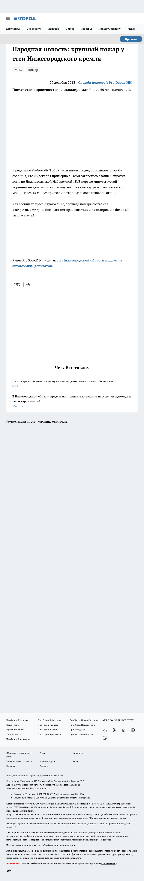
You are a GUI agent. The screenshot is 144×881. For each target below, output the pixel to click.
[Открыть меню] (7, 18)
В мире (70, 28)
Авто (75, 761)
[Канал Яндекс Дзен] (133, 730)
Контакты (78, 753)
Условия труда (47, 761)
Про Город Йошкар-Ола (82, 724)
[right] (140, 29)
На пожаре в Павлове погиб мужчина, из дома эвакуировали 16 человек (63, 383)
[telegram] (29, 284)
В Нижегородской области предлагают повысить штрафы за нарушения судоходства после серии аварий (71, 400)
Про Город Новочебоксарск (84, 720)
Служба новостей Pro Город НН (105, 82)
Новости (10, 766)
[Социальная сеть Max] (105, 737)
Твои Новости (13, 734)
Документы (13, 28)
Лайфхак (53, 28)
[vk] (17, 284)
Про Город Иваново (48, 724)
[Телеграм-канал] (123, 730)
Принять (131, 39)
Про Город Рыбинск (48, 729)
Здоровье (86, 28)
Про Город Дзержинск (18, 720)
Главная (44, 766)
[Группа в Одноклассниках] (114, 730)
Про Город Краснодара (18, 739)
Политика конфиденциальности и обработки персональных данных (42, 845)
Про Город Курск (15, 729)
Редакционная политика (19, 761)
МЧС (18, 70)
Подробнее (105, 839)
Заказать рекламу (110, 28)
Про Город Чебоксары (49, 720)
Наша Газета (13, 724)
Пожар (33, 70)
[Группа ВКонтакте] (105, 730)
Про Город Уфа (77, 729)
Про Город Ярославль (49, 734)
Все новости (34, 28)
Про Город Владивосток (82, 734)
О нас (42, 753)
